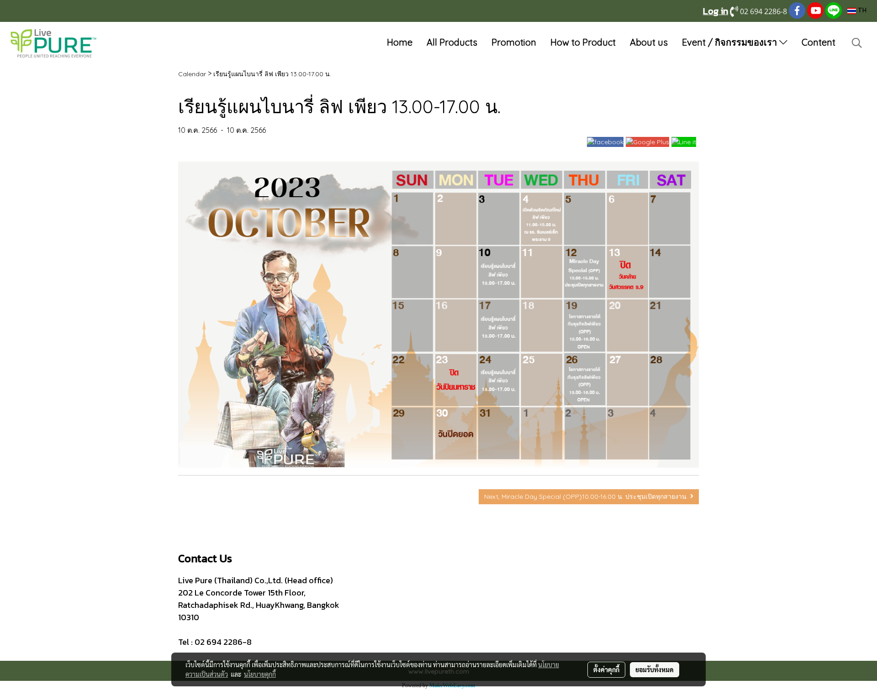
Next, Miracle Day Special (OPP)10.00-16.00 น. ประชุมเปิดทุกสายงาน (587, 496)
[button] (857, 43)
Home (399, 42)
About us (649, 42)
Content (818, 42)
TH (861, 10)
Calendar (192, 74)
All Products (452, 42)
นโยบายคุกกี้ (260, 674)
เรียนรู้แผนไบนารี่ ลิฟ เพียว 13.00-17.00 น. (272, 74)
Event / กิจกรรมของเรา (730, 42)
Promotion (513, 42)
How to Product (583, 42)
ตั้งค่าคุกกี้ (606, 669)
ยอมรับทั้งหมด (654, 669)
